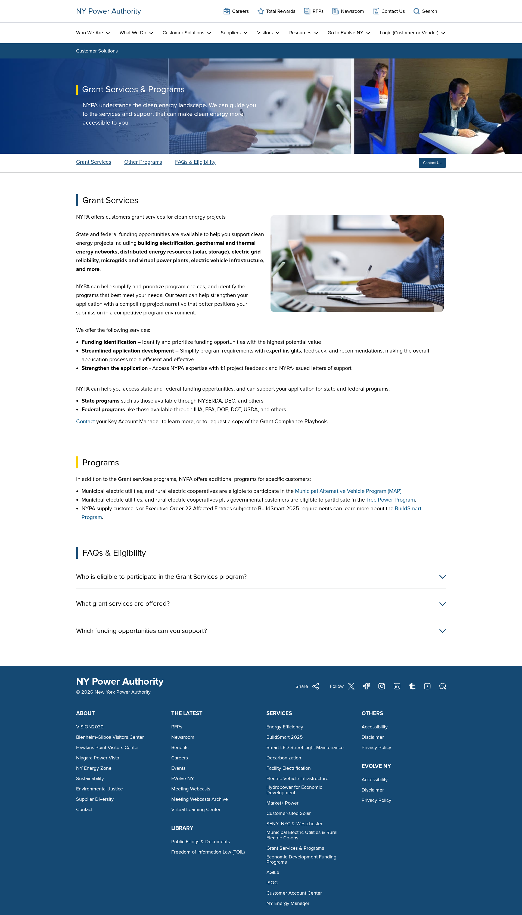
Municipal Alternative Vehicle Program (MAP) (348, 491)
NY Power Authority (108, 11)
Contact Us (432, 162)
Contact (85, 421)
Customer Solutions (97, 51)
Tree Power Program (390, 500)
